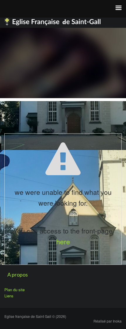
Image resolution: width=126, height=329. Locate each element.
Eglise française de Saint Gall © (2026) (35, 316)
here (63, 241)
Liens (8, 296)
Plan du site (14, 289)
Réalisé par (107, 320)
